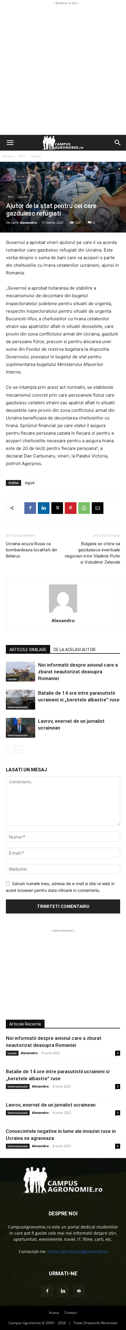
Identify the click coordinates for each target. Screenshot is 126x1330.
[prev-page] (9, 749)
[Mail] (79, 1291)
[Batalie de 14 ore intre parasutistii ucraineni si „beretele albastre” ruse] (20, 700)
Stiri (21, 156)
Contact (70, 1312)
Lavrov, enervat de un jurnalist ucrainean (51, 1105)
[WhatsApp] (84, 508)
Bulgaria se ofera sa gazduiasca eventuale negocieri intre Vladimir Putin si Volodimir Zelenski (92, 553)
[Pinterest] (70, 508)
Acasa (8, 156)
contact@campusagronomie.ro (77, 1251)
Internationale (18, 707)
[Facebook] (30, 508)
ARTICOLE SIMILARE (28, 649)
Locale (35, 156)
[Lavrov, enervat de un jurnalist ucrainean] (20, 728)
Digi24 (29, 483)
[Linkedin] (44, 508)
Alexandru (28, 222)
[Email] (97, 508)
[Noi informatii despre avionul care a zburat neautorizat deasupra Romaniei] (20, 672)
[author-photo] (63, 612)
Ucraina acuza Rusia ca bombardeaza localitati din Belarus (31, 550)
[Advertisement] (63, 69)
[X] (57, 508)
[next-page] (19, 749)
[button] (10, 143)
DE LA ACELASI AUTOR (75, 649)
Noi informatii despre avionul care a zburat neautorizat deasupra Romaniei (78, 671)
